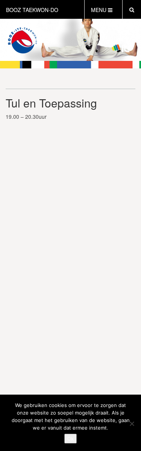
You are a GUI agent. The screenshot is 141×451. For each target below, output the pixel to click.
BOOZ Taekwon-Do (32, 10)
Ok (70, 439)
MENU (99, 10)
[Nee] (131, 423)
